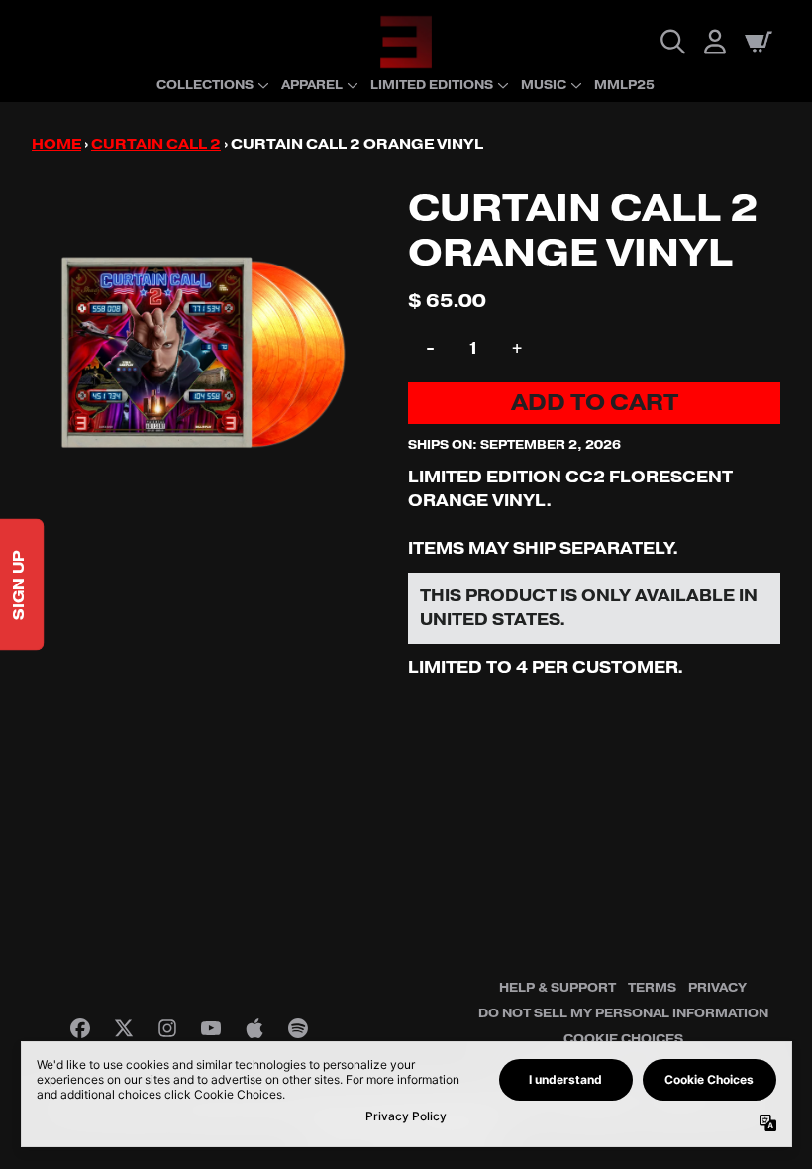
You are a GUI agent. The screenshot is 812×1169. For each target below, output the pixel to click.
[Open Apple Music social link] (254, 1028)
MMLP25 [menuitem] (624, 85)
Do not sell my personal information (623, 1013)
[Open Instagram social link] (167, 1028)
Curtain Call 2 (156, 144)
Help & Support (557, 988)
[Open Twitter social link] (124, 1028)
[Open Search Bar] (671, 41)
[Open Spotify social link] (298, 1028)
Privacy (717, 988)
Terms (652, 988)
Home (56, 144)
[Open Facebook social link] (80, 1028)
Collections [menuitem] (205, 85)
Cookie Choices (623, 1039)
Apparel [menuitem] (312, 85)
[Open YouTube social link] (211, 1028)
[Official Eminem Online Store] (406, 42)
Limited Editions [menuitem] (431, 85)
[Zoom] (200, 354)
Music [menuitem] (543, 85)
